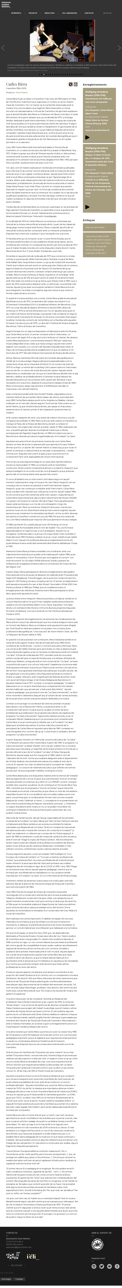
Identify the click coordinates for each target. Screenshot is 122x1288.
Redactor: (17, 92)
